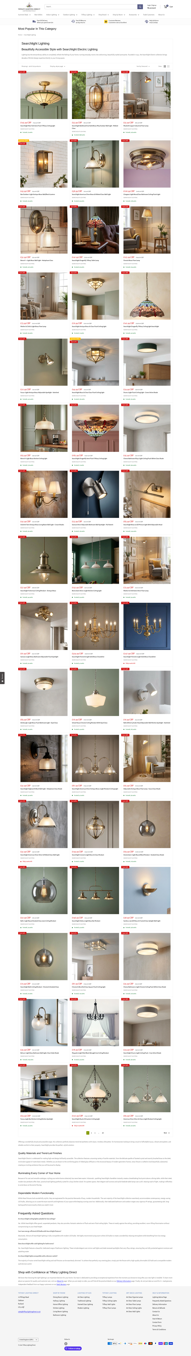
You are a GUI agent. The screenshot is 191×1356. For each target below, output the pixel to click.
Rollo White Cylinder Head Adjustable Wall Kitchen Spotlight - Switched (146, 723)
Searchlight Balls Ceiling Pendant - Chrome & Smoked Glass (39, 987)
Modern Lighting (83, 1308)
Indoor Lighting (51, 15)
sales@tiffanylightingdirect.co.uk (29, 1312)
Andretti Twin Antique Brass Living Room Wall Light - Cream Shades (42, 525)
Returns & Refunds (158, 1308)
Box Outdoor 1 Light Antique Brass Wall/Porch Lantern (37, 194)
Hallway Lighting (59, 1301)
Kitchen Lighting (58, 1308)
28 (103, 1133)
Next (165, 1133)
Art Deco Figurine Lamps (134, 1297)
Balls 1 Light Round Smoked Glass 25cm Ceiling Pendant (38, 921)
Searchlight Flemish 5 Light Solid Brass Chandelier (139, 657)
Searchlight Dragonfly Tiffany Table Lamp (85, 260)
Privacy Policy (157, 1326)
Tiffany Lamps (107, 1297)
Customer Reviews (118, 21)
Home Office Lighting (60, 1304)
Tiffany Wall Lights (108, 1304)
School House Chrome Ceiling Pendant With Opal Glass (89, 723)
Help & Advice (154, 21)
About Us (161, 15)
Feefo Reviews (61, 1284)
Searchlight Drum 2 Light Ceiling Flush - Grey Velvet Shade (142, 1053)
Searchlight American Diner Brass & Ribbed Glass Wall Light (91, 194)
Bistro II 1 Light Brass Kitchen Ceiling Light (33, 458)
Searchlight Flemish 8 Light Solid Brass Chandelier (88, 657)
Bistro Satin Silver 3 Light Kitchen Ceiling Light (87, 591)
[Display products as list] (168, 66)
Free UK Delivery (45, 21)
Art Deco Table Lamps (133, 1301)
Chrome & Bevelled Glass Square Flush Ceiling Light (88, 987)
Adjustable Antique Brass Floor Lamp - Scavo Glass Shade (141, 789)
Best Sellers (38, 15)
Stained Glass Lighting (85, 1304)
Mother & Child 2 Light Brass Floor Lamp (33, 326)
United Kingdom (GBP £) (26, 1339)
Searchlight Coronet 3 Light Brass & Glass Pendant (88, 855)
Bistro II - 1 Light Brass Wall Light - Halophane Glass (36, 260)
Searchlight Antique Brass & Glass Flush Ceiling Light (89, 326)
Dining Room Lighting (60, 1297)
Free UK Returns (81, 21)
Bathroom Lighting (59, 1315)
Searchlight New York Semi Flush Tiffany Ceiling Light (37, 126)
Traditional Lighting (84, 1301)
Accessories (133, 15)
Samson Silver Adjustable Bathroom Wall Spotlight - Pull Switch (92, 525)
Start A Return (157, 1319)
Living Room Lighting (60, 1311)
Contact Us (156, 1311)
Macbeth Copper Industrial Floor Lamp (135, 126)
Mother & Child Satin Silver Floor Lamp (136, 591)
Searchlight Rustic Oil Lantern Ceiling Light (86, 1119)
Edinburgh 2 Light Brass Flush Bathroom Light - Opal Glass (39, 723)
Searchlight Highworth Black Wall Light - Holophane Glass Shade (41, 789)
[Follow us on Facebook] (65, 1343)
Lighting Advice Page (159, 1297)
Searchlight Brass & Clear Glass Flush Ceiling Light (88, 392)
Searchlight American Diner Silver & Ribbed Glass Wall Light (40, 855)
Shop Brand (102, 15)
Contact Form (156, 1322)
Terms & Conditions (159, 1329)
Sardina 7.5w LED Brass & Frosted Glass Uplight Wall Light (141, 921)
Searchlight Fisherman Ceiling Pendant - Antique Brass (38, 591)
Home (20, 35)
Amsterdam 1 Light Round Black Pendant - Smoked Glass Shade (143, 855)
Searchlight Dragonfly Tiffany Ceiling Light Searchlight (141, 326)
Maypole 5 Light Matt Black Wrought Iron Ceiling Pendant (90, 1053)
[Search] (140, 6)
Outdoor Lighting (69, 15)
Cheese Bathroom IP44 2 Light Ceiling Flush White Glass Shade (143, 458)
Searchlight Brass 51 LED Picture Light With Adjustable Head (142, 525)
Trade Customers (148, 15)
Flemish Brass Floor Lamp (131, 260)
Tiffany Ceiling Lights (109, 1301)
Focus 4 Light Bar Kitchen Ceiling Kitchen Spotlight (36, 1119)
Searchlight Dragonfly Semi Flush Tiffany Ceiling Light (89, 458)
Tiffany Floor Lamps (109, 1308)
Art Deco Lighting (84, 1297)
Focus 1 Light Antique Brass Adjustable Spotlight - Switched (39, 392)
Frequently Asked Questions (161, 1301)
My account (151, 8)
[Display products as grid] (165, 66)
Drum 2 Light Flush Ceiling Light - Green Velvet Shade (140, 392)
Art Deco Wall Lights (133, 1311)
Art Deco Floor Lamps (133, 1304)
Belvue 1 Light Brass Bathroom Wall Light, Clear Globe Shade (39, 1053)
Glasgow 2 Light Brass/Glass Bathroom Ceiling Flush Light (141, 194)
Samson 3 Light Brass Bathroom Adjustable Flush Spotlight (39, 657)
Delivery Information (124, 1281)
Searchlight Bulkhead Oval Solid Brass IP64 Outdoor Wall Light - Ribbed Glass (95, 127)
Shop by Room (118, 15)
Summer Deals (23, 15)
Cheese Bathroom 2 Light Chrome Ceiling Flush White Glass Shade (144, 987)
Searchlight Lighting (30, 35)
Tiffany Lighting (86, 15)
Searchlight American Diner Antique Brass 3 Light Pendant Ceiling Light (95, 789)
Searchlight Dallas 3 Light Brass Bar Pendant (86, 921)
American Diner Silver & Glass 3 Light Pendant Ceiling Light (142, 1119)
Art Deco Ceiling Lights (134, 1308)
